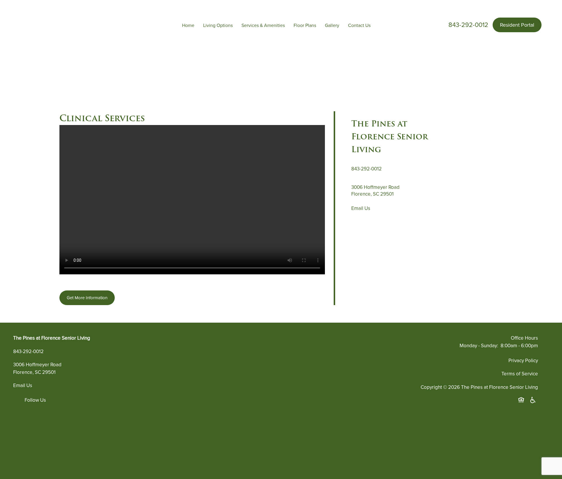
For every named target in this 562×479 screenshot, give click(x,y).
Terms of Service (519, 374)
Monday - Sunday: (479, 346)
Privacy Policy (523, 360)
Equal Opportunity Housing (522, 400)
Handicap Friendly (533, 400)
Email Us (360, 208)
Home (188, 25)
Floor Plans (305, 25)
